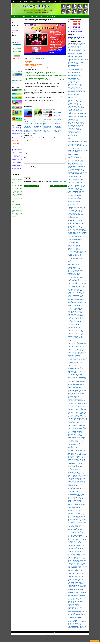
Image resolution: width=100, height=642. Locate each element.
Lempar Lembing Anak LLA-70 (74, 98)
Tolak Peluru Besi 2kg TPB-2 (74, 580)
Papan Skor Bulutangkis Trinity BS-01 (76, 583)
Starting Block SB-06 (72, 265)
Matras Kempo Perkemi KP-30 (31, 185)
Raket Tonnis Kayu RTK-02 (74, 264)
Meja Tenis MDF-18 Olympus (74, 314)
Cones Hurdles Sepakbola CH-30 (75, 491)
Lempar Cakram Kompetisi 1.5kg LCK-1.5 (77, 352)
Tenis (37, 16)
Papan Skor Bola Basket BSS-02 (75, 598)
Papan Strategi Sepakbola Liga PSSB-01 (77, 457)
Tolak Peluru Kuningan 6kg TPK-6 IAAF (76, 410)
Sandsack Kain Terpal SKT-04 (74, 255)
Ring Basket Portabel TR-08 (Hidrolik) (76, 123)
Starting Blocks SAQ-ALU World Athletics (76, 337)
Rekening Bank (47, 632)
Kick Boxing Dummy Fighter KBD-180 (76, 487)
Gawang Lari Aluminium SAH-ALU (75, 336)
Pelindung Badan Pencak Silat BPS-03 (76, 170)
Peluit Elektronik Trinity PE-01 (74, 557)
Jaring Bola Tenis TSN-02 (73, 128)
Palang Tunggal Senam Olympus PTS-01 (77, 443)
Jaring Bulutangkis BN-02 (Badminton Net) (77, 585)
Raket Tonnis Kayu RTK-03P (74, 235)
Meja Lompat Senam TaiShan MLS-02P (76, 437)
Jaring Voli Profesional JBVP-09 (75, 110)
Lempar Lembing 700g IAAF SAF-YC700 (77, 342)
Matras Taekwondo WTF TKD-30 (75, 607)
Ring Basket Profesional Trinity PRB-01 (76, 595)
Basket (38, 1)
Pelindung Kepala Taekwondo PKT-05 (76, 191)
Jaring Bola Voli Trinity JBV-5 (74, 267)
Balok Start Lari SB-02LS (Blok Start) (76, 473)
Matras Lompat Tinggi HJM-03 (74, 528)
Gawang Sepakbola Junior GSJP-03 (76, 205)
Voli (47, 16)
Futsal (54, 1)
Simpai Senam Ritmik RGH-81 (74, 276)
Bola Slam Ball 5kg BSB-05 (74, 246)
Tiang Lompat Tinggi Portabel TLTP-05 (76, 547)
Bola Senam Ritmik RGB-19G (74, 131)
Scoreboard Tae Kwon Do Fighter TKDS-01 (77, 531)
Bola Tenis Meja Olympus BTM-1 (75, 501)
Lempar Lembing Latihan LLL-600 (75, 331)
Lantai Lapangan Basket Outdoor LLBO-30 (77, 378)
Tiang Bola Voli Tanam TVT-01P (75, 440)
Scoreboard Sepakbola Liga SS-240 (75, 386)
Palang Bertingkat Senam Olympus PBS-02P (77, 418)
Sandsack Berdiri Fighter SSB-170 (75, 498)
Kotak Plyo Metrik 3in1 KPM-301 (75, 96)
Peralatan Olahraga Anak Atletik (75, 617)
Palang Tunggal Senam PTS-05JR (75, 106)
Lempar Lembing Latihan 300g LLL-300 (76, 50)
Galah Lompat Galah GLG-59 (74, 104)
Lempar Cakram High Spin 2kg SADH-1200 (77, 280)
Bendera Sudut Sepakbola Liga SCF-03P (77, 368)
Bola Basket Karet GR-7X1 (73, 153)
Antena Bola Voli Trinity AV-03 (74, 479)
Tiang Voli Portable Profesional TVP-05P (76, 74)
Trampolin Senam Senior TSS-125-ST (76, 88)
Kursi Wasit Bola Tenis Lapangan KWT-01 (77, 621)
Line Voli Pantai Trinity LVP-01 (74, 444)
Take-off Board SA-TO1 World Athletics (76, 298)
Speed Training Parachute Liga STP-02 (76, 459)
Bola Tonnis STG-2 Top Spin (74, 305)
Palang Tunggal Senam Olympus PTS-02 (77, 302)
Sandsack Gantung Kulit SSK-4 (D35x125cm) (77, 232)
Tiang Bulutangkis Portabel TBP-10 (75, 173)
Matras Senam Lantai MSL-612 (74, 97)
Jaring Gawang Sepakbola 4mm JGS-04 (76, 618)
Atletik (25, 1)
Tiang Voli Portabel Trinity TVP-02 (75, 431)
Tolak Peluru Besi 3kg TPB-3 (74, 327)
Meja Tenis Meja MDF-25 (73, 188)
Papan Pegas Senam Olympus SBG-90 (76, 554)
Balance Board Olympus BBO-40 (75, 192)
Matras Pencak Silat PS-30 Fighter (75, 605)
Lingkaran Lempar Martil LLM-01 (75, 308)
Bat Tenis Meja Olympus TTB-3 (74, 623)
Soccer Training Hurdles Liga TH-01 (75, 484)
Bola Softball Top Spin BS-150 (74, 509)
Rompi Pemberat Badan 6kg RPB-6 (75, 223)
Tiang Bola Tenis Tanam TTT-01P (75, 432)
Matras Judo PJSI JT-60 (73, 608)
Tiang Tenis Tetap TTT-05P (74, 76)
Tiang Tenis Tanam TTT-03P (74, 120)
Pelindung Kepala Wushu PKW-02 (75, 295)
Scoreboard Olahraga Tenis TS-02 (75, 311)
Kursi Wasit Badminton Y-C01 (74, 469)
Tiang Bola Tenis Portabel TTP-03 (75, 211)
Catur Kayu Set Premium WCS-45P (75, 65)
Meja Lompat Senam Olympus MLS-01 (76, 481)
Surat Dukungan (34, 632)
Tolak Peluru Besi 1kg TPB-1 (74, 328)
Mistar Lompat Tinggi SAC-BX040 (75, 287)
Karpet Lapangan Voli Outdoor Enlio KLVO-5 (77, 380)
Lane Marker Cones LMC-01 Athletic (76, 495)
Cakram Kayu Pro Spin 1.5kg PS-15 (75, 577)
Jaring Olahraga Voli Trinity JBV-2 (75, 312)
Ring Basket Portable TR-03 (74, 396)
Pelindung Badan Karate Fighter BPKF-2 (76, 292)
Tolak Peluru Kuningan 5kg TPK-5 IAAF (76, 413)
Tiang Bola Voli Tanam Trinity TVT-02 (76, 438)
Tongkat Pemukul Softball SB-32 (75, 507)
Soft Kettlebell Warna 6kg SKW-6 (75, 197)
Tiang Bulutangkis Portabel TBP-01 (75, 46)
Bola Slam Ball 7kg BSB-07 (74, 202)
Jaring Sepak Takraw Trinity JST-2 (75, 315)
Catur (49, 1)
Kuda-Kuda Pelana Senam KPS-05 (75, 318)
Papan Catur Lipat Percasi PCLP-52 (75, 160)
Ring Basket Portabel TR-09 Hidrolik (76, 125)
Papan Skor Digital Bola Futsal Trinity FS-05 (77, 611)
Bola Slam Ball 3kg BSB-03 (74, 249)
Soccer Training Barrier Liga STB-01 (76, 472)
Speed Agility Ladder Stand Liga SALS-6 (76, 463)
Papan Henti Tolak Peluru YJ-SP (75, 397)
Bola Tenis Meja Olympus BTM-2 (75, 500)
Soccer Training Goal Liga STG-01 (75, 456)
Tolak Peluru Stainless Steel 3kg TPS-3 (76, 544)
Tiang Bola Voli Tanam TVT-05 (74, 132)
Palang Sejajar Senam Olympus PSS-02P (77, 421)
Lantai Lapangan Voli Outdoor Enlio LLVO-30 (77, 375)
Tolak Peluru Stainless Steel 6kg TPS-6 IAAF (77, 402)
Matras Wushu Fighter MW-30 (74, 503)
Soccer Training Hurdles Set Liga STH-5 (76, 492)
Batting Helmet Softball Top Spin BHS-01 (76, 504)
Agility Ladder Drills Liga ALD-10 (75, 451)
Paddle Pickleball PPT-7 (73, 81)
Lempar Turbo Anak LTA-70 (74, 87)
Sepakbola (19, 16)
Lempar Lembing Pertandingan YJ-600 (76, 346)
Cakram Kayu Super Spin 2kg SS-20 (76, 236)
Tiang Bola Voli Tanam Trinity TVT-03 (76, 383)
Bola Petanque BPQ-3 (72, 100)
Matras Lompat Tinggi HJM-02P (75, 56)
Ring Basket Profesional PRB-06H (75, 62)
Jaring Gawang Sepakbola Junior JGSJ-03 (77, 207)
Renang (13, 16)
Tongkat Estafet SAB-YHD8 (74, 183)
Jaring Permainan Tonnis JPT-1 (74, 213)
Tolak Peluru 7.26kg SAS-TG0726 (75, 178)
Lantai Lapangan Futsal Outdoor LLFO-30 (77, 377)
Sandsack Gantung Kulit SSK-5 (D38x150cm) (77, 230)
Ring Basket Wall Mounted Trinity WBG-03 (77, 592)
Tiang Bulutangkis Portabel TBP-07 (75, 240)
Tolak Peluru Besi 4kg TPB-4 (74, 325)
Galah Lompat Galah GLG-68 (74, 101)
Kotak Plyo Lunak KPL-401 (74, 93)
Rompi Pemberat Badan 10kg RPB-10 (76, 229)
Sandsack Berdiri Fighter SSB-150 (75, 497)
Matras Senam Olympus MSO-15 (75, 570)
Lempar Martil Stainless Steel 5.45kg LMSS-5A (78, 427)
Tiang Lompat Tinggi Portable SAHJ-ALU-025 (77, 419)
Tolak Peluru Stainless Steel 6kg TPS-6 (76, 513)
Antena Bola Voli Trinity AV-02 (74, 542)
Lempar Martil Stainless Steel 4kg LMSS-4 (77, 429)
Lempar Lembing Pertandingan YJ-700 (76, 347)
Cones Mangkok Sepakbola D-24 (75, 289)
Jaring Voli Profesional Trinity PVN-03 (76, 564)
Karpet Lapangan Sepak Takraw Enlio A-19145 (78, 519)
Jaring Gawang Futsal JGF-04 (74, 615)
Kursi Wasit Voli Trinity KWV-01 (74, 624)
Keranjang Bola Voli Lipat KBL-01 (75, 422)
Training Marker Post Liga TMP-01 (75, 551)
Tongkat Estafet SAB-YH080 (74, 361)
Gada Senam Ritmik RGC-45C (74, 274)
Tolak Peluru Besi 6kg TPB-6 (74, 323)
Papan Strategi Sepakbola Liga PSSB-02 (77, 366)
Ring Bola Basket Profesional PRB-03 (76, 214)
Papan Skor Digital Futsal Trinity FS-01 (76, 614)
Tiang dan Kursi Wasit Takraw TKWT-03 (76, 186)
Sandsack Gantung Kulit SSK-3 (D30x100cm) (77, 233)
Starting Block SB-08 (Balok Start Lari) (76, 90)
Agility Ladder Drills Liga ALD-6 (74, 453)
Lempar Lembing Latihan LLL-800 (75, 334)
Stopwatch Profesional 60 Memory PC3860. (77, 558)
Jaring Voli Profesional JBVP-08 (75, 112)
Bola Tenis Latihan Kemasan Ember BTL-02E (77, 150)
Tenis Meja (42, 16)
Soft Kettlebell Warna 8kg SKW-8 (75, 195)
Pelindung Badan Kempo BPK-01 (75, 387)
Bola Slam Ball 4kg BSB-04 (74, 248)
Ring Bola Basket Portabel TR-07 (75, 217)
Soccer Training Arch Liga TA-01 (75, 485)
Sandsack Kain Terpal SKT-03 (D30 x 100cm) (77, 257)
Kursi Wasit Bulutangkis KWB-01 (75, 164)
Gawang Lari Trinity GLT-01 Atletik (75, 277)
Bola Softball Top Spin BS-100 (74, 510)
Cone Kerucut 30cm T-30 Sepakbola (76, 555)
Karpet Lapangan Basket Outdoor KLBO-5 (77, 381)
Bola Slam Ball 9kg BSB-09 (74, 199)
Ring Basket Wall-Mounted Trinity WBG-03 (77, 511)
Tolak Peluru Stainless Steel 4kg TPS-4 (76, 408)
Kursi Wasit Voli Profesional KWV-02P (76, 107)
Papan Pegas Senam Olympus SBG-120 (76, 552)
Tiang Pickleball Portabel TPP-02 (75, 69)
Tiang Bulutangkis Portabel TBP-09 (75, 180)
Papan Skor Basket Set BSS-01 (74, 599)
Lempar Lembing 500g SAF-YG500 (75, 175)
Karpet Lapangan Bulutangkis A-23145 (76, 516)
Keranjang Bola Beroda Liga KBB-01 (76, 435)
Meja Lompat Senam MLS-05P (74, 49)
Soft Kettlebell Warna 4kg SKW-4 (75, 198)
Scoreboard (34, 133)
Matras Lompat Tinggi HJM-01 (74, 567)
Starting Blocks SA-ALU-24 (74, 63)
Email (25, 157)
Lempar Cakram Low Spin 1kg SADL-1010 (77, 283)
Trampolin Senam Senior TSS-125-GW (76, 185)
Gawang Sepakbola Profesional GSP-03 (76, 43)
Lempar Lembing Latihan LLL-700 (75, 333)
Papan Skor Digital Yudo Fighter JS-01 (39, 20)
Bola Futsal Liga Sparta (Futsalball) (75, 299)
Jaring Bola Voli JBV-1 (72, 216)
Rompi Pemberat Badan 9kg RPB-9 (75, 227)
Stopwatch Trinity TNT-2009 (74, 561)
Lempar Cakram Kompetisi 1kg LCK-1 (76, 353)
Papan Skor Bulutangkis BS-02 (74, 582)
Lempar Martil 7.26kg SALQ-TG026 (75, 179)
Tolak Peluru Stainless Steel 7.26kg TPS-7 (77, 400)
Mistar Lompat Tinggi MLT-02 (74, 569)
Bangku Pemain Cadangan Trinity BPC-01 (77, 525)
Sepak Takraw (26, 16)
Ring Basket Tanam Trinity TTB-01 (75, 591)
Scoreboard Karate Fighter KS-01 (58, 185)
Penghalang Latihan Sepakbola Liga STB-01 (77, 550)
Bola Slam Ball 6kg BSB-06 (74, 245)
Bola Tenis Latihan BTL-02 (73, 154)
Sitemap (53, 632)
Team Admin (38, 22)
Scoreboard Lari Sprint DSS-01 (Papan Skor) (77, 566)
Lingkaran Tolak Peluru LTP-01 (74, 309)
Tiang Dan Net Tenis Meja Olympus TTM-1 (77, 470)
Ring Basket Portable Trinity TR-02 (75, 588)
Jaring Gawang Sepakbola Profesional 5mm (77, 208)
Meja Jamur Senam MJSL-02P (74, 55)
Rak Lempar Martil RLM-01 (74, 434)
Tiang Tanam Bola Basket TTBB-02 (75, 169)
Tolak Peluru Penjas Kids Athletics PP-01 (76, 545)
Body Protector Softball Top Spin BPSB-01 (77, 450)
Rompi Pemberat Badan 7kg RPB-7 (75, 224)
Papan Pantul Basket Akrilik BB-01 (75, 593)
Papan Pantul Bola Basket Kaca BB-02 (76, 384)
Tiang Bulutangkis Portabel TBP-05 (75, 364)
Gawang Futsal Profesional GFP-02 (75, 44)
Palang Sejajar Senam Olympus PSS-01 (76, 478)
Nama (25, 153)
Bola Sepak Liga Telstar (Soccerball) (76, 301)
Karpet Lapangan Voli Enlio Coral (75, 520)
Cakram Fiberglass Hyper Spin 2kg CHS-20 (77, 572)
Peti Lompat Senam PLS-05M (74, 142)
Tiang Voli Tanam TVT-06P (73, 109)
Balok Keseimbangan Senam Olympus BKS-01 (78, 475)
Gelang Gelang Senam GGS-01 (75, 362)
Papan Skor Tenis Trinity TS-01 (74, 620)
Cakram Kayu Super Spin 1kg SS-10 (76, 239)
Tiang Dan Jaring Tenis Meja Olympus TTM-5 (78, 358)
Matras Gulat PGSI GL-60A (74, 610)
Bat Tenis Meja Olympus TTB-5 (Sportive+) (77, 388)
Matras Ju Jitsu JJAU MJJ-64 (74, 158)
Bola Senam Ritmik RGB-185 (74, 273)
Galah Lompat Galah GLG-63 (74, 103)
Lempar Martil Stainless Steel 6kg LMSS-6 (77, 425)
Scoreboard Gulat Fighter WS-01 (75, 529)
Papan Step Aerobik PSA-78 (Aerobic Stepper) (78, 251)
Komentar (26, 140)
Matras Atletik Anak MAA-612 (74, 78)
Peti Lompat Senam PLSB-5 (74, 94)
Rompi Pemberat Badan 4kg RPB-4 (75, 220)
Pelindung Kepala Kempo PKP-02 (75, 296)
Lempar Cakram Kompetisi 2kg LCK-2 (76, 350)
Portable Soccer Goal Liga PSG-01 (75, 462)
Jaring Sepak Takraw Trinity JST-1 (75, 290)
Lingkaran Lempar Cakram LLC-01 (75, 399)
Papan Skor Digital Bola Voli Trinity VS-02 (77, 627)
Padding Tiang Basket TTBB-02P (75, 134)
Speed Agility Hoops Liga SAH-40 (75, 355)
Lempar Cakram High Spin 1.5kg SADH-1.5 (77, 282)
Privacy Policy (64, 632)
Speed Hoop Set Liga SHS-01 (74, 465)
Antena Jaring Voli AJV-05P (74, 72)
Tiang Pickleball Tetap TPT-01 (74, 71)
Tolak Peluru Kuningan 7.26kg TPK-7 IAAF (77, 409)
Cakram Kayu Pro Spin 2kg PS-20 (75, 576)
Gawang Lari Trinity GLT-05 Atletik (75, 446)
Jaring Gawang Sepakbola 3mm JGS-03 (76, 563)
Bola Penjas (52, 16)
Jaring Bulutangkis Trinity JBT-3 (75, 279)
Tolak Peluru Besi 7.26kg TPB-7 (75, 321)
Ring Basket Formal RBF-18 (74, 541)
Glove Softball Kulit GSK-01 (74, 306)
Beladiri (44, 1)
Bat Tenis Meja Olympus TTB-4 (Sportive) (77, 390)
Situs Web (26, 161)
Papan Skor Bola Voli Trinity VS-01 (75, 629)
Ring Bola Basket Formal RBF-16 (75, 53)
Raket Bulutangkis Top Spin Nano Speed (76, 359)
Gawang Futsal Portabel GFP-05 (75, 258)
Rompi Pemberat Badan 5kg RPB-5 (75, 221)
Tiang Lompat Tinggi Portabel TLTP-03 (76, 286)
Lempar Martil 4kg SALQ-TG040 (75, 182)
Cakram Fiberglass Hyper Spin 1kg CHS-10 (77, 574)
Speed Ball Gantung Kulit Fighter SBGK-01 (77, 454)
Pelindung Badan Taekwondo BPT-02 (76, 293)
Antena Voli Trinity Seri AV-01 (74, 447)
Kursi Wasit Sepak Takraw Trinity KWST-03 (77, 532)
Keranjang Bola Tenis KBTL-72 (74, 129)
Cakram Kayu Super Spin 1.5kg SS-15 (76, 238)
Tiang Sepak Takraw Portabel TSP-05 (76, 161)
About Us (28, 632)
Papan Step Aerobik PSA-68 (74, 271)
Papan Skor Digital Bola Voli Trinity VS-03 (77, 626)
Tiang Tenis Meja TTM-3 (73, 242)
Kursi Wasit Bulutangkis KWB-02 (75, 535)
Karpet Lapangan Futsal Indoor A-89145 (76, 514)
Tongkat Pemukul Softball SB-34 (75, 506)
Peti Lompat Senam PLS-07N (74, 144)
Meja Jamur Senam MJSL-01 (74, 148)
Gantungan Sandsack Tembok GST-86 (76, 262)
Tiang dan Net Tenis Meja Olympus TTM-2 (77, 441)
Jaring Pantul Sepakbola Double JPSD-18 (77, 320)
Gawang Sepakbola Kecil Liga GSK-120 (76, 482)
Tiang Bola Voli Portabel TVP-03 (75, 210)
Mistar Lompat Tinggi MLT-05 (74, 151)
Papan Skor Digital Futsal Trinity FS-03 (76, 613)
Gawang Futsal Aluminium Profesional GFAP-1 (78, 172)
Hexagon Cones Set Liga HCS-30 (75, 374)
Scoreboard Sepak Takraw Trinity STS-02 (77, 539)
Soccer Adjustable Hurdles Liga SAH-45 (76, 494)
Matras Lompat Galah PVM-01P (75, 57)
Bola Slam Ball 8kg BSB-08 (74, 201)
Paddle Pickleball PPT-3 (73, 82)
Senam (59, 1)
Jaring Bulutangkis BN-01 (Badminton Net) (77, 586)
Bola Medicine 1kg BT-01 (73, 47)
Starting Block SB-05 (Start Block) (75, 466)
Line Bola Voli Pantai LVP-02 (74, 79)
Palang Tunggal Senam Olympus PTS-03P (77, 416)
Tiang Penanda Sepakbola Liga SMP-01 (76, 548)
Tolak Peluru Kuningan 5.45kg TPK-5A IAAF (77, 412)
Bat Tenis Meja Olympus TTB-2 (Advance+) (77, 391)
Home (13, 1)
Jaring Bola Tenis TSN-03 (73, 119)
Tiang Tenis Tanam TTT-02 (74, 126)
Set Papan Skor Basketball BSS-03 (75, 596)
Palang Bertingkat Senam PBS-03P (75, 268)
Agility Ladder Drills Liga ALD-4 (74, 372)
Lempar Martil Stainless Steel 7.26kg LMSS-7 (78, 424)
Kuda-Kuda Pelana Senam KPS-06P (76, 270)
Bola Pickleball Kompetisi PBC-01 (75, 84)
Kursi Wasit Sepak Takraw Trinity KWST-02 (77, 533)
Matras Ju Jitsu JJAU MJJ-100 (74, 157)
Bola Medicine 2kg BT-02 (73, 66)
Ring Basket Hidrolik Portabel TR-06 (76, 122)
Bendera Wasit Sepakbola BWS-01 (75, 449)
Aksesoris (19, 1)
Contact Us (41, 632)
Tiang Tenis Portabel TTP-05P (74, 68)
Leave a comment (45, 22)
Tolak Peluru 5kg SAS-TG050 (74, 176)
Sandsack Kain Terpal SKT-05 (74, 254)
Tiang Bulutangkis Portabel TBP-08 (75, 243)
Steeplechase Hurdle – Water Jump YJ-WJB (77, 141)
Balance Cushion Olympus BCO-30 (75, 194)
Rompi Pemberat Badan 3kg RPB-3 (75, 219)
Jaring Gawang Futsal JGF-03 (74, 468)
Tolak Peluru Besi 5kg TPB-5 (74, 324)
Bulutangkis (31, 1)
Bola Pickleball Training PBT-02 (74, 85)
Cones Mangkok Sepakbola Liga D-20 (76, 356)
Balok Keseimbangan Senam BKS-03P (76, 91)
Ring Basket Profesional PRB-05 (75, 163)
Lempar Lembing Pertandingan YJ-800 (76, 349)
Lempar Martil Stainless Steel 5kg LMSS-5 (77, 428)
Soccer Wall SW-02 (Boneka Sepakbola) (76, 476)
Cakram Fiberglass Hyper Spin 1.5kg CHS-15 (78, 573)
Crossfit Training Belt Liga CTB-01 (75, 365)
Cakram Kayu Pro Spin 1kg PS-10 (75, 579)
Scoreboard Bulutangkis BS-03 (74, 526)
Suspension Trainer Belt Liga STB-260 (76, 369)
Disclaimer (58, 632)
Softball (32, 16)
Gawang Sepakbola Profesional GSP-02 (76, 156)
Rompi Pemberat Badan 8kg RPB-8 (75, 226)
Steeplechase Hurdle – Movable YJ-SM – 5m (77, 139)
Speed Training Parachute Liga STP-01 (76, 460)
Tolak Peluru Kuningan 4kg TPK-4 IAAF (76, 415)
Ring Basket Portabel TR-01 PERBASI (76, 589)
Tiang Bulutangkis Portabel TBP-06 (75, 252)
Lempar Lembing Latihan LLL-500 (75, 330)
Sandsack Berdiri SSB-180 (73, 204)
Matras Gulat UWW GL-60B (74, 304)
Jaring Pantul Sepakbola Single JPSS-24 (76, 317)
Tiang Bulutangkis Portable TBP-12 (75, 189)
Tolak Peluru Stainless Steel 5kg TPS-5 (76, 406)
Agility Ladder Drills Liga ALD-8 (74, 371)
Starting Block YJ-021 (72, 135)
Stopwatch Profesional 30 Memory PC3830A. (77, 560)
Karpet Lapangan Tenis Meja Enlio (75, 517)
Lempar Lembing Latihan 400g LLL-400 (76, 52)
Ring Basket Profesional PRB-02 (75, 75)
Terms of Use (71, 632)
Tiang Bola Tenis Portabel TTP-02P (75, 284)
